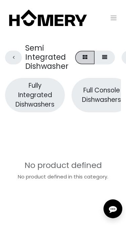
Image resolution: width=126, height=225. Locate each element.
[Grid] (85, 57)
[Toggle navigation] (113, 17)
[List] (104, 57)
